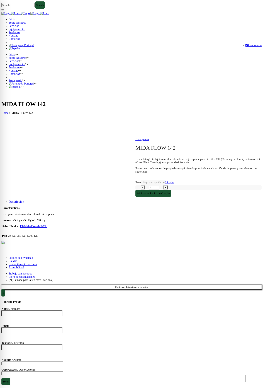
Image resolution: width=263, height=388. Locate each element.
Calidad (13, 260)
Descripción (16, 201)
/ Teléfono (12, 342)
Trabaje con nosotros (20, 273)
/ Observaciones (18, 369)
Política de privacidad (21, 257)
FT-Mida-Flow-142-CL (33, 226)
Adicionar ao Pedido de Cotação (153, 193)
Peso (138, 182)
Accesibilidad (16, 267)
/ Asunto (11, 359)
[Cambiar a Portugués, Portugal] (21, 45)
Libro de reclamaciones (22, 276)
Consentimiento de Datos (23, 264)
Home (4, 112)
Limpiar (169, 182)
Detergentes (142, 139)
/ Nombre (10, 308)
